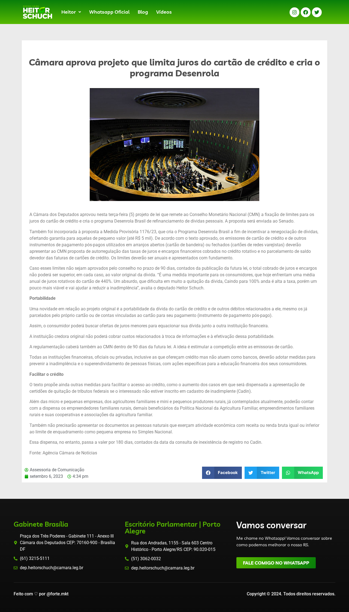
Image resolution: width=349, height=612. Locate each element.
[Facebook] (306, 12)
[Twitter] (317, 12)
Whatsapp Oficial (109, 12)
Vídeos (164, 12)
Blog (143, 12)
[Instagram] (294, 12)
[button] (71, 12)
